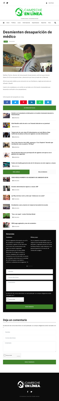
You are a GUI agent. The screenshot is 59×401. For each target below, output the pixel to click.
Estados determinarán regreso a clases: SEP (24, 187)
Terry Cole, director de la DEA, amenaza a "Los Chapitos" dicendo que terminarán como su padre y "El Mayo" (32, 143)
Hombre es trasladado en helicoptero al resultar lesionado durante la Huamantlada (32, 114)
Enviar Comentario (29, 362)
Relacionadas (42, 172)
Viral (49, 23)
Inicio (7, 23)
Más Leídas (16, 172)
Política (13, 23)
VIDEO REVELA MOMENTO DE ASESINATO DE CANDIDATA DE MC (29, 177)
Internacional (26, 23)
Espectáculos (35, 23)
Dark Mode (51, 3)
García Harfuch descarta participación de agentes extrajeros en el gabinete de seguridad (31, 153)
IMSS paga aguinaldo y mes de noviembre (23, 223)
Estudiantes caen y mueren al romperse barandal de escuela (29, 205)
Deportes (43, 23)
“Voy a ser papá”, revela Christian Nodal (23, 214)
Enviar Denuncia (29, 307)
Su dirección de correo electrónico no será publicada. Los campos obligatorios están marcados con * (28, 294)
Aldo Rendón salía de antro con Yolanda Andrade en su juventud (30, 123)
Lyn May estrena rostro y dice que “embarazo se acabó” (28, 196)
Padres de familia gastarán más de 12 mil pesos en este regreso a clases (33, 163)
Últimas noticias (29, 108)
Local (19, 23)
